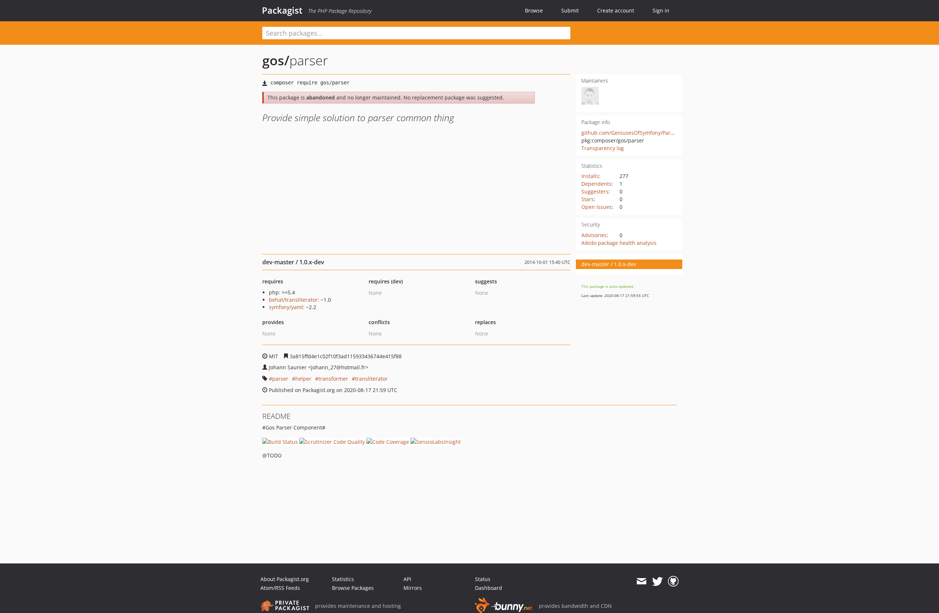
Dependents (596, 183)
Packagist (282, 10)
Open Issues (596, 206)
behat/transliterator (293, 299)
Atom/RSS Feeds (280, 587)
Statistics (343, 579)
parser (280, 378)
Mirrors (412, 587)
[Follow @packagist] (657, 581)
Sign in (661, 10)
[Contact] (641, 581)
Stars (587, 199)
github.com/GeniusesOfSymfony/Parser (629, 132)
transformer (333, 378)
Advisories (594, 235)
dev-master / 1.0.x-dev (608, 264)
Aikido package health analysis (619, 242)
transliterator (371, 378)
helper (303, 378)
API (407, 579)
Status (482, 579)
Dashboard (488, 587)
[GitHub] (673, 581)
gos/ (275, 60)
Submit (570, 10)
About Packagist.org (284, 579)
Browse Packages (353, 587)
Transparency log (602, 148)
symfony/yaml (286, 307)
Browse (534, 10)
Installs (590, 176)
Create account (615, 10)
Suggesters (595, 191)
